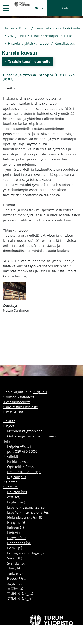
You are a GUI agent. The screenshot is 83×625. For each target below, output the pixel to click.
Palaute (9, 420)
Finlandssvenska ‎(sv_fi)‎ (24, 517)
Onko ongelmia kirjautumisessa (31, 436)
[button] (39, 8)
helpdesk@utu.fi (19, 446)
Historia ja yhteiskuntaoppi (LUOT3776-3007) (40, 77)
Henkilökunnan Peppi (24, 471)
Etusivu (8, 28)
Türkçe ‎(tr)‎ (15, 573)
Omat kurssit (13, 412)
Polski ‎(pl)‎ (14, 547)
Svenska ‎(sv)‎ (16, 563)
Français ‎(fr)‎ (16, 522)
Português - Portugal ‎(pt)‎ (26, 553)
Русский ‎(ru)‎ (16, 578)
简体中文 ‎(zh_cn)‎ (20, 598)
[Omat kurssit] (21, 8)
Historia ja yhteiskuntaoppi (29, 43)
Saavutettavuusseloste (20, 406)
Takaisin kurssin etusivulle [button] (28, 61)
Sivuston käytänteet (18, 396)
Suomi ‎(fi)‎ (10, 486)
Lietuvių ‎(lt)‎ (15, 532)
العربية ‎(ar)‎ (14, 583)
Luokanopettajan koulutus (51, 35)
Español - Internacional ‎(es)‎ (28, 512)
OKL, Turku (17, 35)
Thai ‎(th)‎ (13, 568)
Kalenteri (10, 481)
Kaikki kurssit (17, 461)
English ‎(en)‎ (16, 502)
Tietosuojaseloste (16, 401)
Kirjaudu (65, 8)
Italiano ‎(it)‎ (15, 527)
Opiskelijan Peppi (21, 466)
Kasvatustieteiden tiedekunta (57, 28)
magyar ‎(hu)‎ (16, 537)
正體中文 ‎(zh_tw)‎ (20, 593)
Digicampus (16, 476)
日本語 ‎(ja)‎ (15, 588)
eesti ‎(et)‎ (13, 496)
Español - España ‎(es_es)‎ (26, 507)
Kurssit (24, 28)
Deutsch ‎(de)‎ (17, 491)
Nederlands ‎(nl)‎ (19, 542)
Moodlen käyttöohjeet (24, 430)
